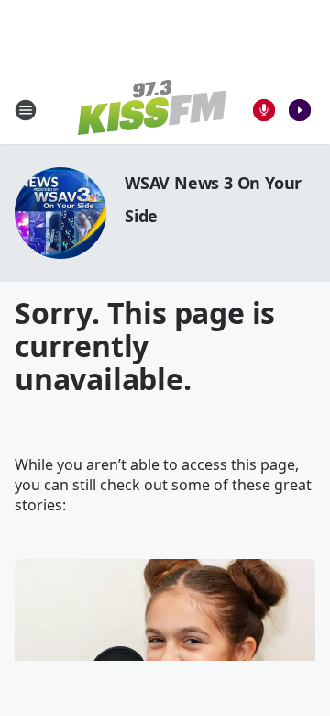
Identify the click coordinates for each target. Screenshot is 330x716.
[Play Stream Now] (300, 110)
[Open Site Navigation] (26, 110)
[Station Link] (152, 110)
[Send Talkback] (264, 110)
